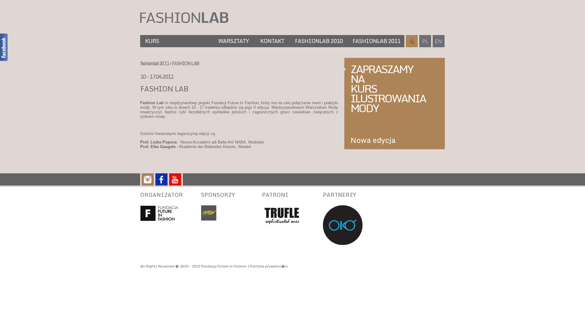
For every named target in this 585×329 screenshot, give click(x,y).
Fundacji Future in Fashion (235, 103)
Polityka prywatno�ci (269, 266)
